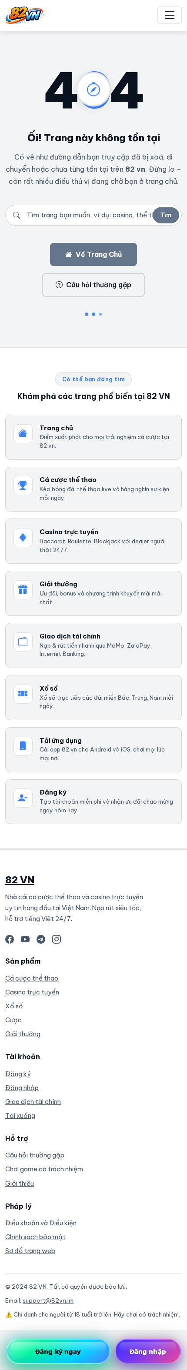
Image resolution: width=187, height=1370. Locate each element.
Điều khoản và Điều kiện (41, 1223)
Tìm (165, 215)
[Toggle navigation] (169, 15)
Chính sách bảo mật (35, 1237)
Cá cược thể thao (31, 978)
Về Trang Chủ (99, 254)
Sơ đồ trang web (30, 1251)
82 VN (19, 880)
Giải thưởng (22, 1034)
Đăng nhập (22, 1088)
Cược (13, 1020)
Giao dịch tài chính (33, 1101)
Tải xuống (20, 1115)
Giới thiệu (19, 1183)
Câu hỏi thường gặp (98, 284)
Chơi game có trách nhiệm (44, 1169)
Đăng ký (18, 1074)
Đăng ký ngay (58, 1351)
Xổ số (14, 1006)
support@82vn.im (48, 1300)
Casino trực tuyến (32, 992)
